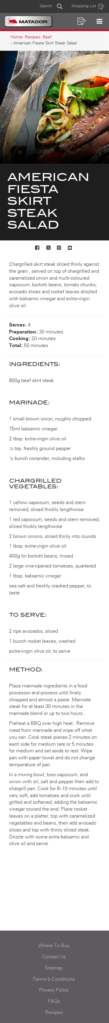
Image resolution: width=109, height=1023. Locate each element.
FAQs (54, 1001)
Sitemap (54, 968)
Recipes (54, 1012)
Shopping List (83, 6)
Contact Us (54, 956)
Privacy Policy (54, 990)
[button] (51, 6)
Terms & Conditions (54, 979)
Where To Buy (53, 945)
